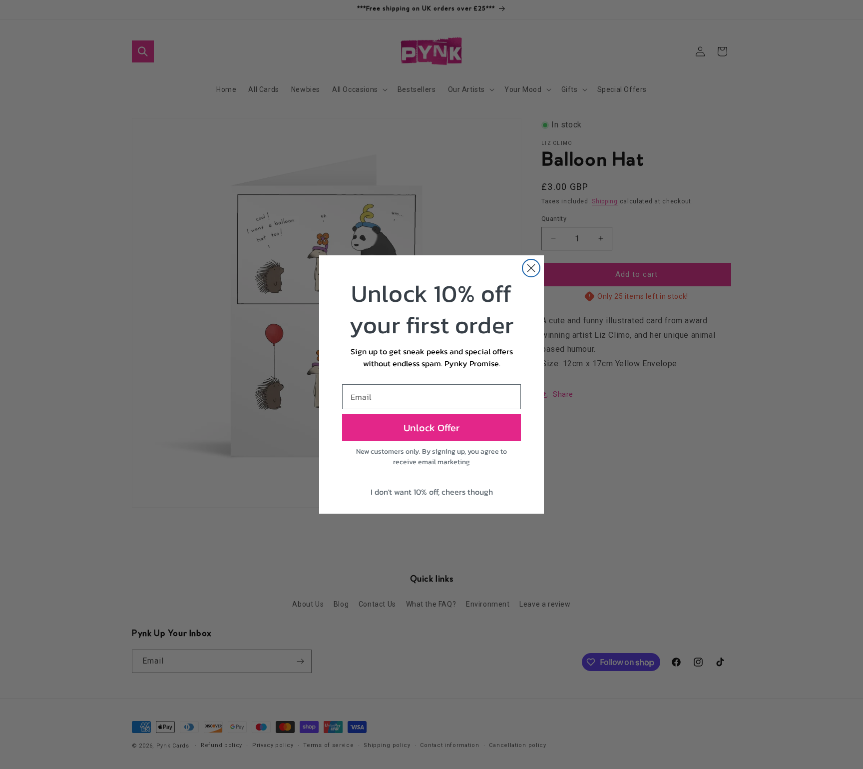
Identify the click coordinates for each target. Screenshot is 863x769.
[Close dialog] (531, 268)
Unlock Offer (431, 427)
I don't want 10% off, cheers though (432, 492)
